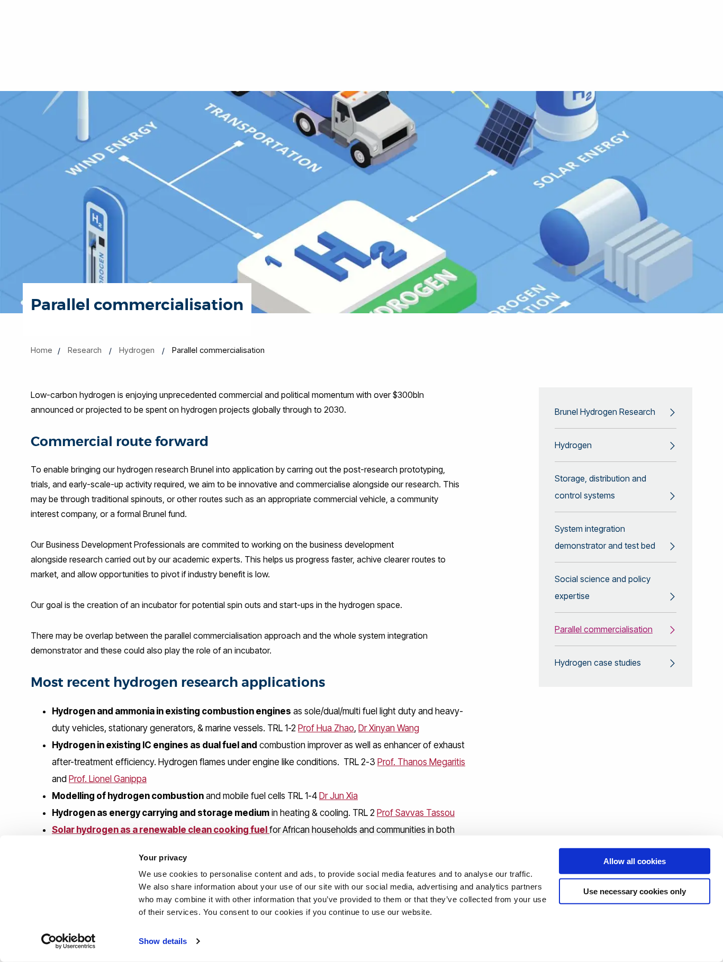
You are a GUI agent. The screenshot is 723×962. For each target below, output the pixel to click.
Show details (163, 941)
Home (41, 350)
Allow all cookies (634, 861)
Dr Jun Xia (338, 796)
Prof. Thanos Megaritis (421, 762)
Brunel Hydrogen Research (605, 411)
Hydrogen (137, 350)
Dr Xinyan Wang (388, 728)
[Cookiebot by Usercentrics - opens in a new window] (68, 941)
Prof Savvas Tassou (416, 812)
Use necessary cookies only (634, 890)
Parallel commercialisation (604, 629)
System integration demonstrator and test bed (605, 537)
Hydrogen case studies (598, 662)
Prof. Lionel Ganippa (108, 779)
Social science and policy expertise (602, 587)
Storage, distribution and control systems (600, 487)
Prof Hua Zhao (326, 728)
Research (85, 350)
